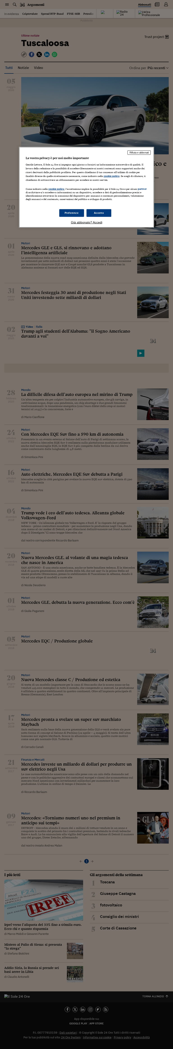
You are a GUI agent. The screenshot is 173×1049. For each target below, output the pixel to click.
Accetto (99, 212)
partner (142, 189)
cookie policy (111, 176)
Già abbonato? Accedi (86, 222)
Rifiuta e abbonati (139, 152)
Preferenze (72, 212)
